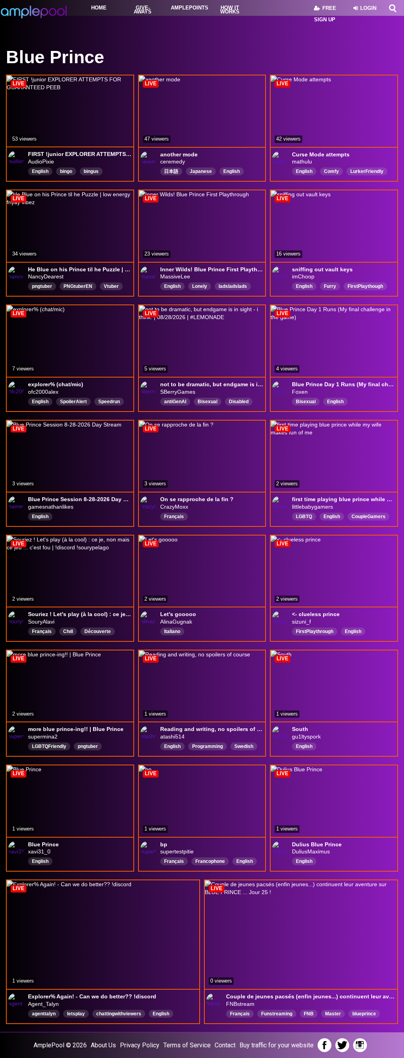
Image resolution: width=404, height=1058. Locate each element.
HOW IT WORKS (229, 10)
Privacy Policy (139, 1045)
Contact (225, 1045)
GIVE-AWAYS (143, 10)
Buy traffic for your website (276, 1045)
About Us (103, 1045)
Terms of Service (187, 1045)
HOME (99, 8)
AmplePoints (187, 8)
